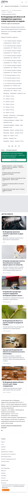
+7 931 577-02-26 (14, 413)
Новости (4, 12)
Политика (3, 478)
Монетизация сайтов (6, 456)
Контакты (3, 449)
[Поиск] (26, 2)
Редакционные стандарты (7, 451)
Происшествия (4, 480)
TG (15, 146)
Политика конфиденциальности (8, 459)
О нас (2, 444)
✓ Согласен (5, 490)
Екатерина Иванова (16, 10)
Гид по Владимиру (5, 468)
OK (12, 146)
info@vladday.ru (14, 415)
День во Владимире (4, 2)
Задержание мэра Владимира (12, 6)
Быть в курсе (14, 160)
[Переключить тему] (22, 2)
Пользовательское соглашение (8, 454)
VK (9, 146)
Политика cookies (5, 461)
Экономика (3, 475)
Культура (3, 473)
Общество (9, 12)
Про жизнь (3, 482)
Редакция (3, 446)
